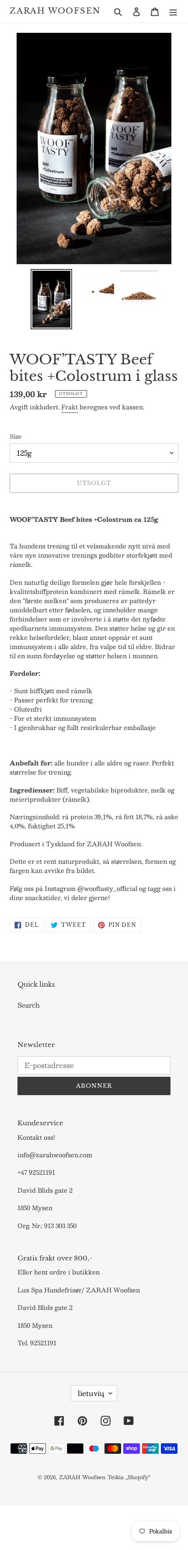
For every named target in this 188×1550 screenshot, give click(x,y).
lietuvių (91, 1393)
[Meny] (173, 11)
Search (28, 1004)
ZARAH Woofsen (55, 11)
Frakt (69, 407)
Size (15, 437)
